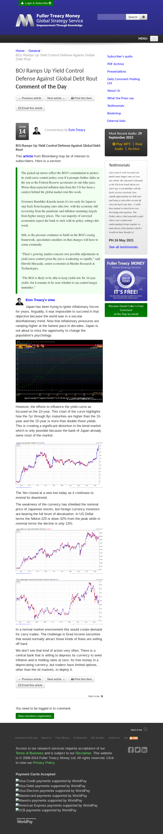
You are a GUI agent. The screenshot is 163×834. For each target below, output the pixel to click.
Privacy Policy (43, 763)
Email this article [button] (31, 108)
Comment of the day (26, 738)
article (28, 156)
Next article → (56, 98)
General (34, 51)
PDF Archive (97, 738)
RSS (126, 738)
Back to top (94, 696)
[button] (143, 17)
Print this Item (83, 98)
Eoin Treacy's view (40, 300)
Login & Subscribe (36, 3)
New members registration (34, 715)
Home (20, 51)
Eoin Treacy (77, 130)
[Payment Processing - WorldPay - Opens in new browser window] (29, 820)
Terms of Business (29, 753)
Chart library (62, 738)
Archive (133, 149)
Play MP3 (123, 144)
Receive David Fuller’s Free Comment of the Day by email (126, 310)
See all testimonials (123, 247)
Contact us (114, 738)
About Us (46, 738)
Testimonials (80, 738)
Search (132, 16)
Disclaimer (83, 753)
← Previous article (29, 98)
